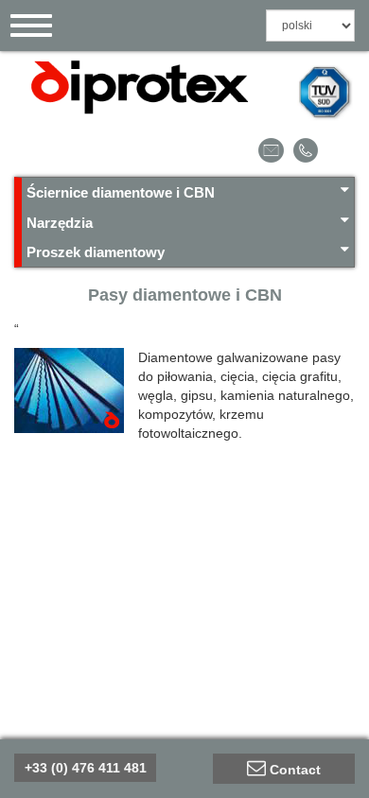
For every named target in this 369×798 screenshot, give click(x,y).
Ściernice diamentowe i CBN (120, 192)
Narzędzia (59, 223)
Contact (295, 769)
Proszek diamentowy (95, 252)
